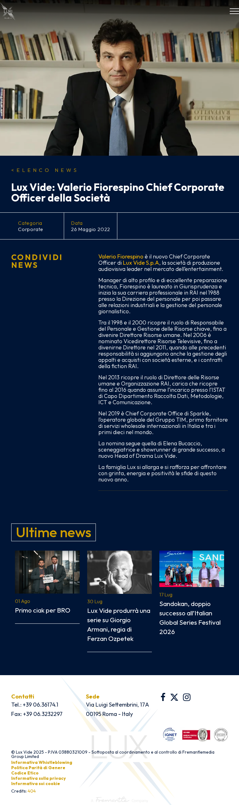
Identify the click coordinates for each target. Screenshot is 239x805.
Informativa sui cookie (35, 783)
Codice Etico (25, 773)
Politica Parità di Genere (38, 767)
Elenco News (45, 170)
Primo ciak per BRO (42, 610)
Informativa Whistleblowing (41, 762)
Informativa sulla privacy (38, 778)
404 (32, 791)
